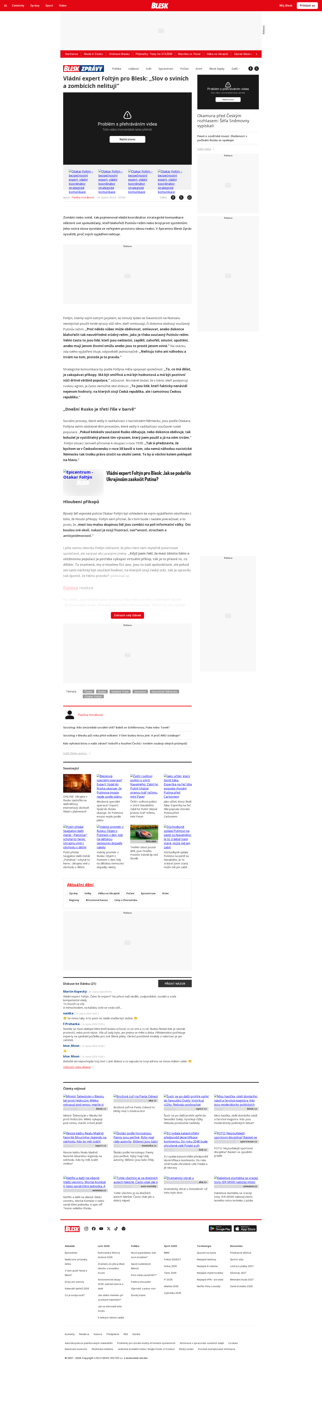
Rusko (102, 691)
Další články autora (75, 753)
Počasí (184, 68)
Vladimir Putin (120, 691)
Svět (148, 68)
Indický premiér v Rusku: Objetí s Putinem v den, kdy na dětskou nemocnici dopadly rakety (110, 859)
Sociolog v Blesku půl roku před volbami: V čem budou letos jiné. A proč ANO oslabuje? (121, 735)
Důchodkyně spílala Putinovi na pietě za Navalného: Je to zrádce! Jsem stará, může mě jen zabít (176, 859)
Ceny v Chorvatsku (125, 900)
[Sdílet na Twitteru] (179, 197)
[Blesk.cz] (160, 6)
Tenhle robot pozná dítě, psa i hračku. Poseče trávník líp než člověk (144, 852)
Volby (87, 893)
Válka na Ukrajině (109, 893)
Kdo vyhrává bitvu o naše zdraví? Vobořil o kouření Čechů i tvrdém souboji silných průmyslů (125, 743)
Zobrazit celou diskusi (77, 1067)
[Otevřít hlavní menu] (5, 5)
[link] (86, 1229)
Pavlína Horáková (83, 197)
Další (235, 68)
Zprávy (73, 893)
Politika (116, 68)
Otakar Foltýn (93, 696)
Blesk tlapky (217, 68)
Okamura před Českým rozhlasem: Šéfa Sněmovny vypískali (223, 120)
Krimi (199, 68)
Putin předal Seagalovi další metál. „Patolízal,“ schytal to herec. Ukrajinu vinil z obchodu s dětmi (76, 859)
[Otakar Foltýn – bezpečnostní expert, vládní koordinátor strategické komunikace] (83, 192)
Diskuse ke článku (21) (79, 984)
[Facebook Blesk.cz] (250, 68)
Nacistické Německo (164, 691)
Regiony (74, 900)
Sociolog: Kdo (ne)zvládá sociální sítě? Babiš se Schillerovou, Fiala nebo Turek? (116, 727)
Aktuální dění (80, 884)
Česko (88, 691)
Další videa (204, 149)
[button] (220, 1229)
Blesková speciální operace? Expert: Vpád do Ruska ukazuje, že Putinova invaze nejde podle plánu (110, 811)
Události (133, 68)
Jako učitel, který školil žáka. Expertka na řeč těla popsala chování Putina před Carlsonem (177, 809)
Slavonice (140, 691)
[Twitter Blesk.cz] (256, 68)
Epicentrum (166, 68)
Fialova (70, 587)
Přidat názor (175, 983)
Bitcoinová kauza (97, 900)
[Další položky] (256, 54)
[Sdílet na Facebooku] (171, 197)
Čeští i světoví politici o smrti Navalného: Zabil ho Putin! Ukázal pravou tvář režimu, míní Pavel (143, 809)
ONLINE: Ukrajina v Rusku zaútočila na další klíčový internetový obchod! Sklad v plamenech (76, 804)
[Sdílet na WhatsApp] (188, 197)
